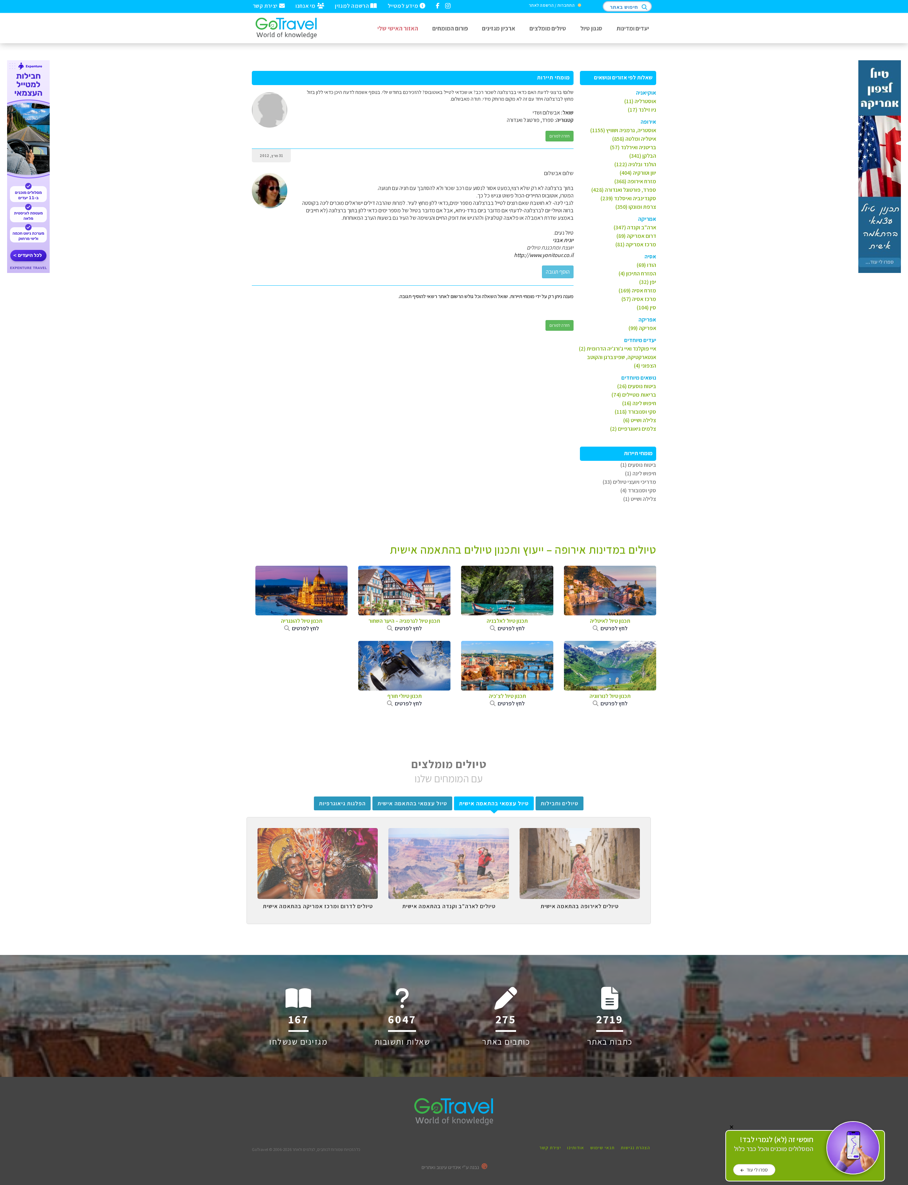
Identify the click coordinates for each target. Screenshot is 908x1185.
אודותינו (575, 1148)
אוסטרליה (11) (640, 101)
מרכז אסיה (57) (638, 299)
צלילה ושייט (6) (639, 420)
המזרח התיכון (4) (637, 273)
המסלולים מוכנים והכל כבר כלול (773, 1144)
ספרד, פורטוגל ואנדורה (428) (623, 190)
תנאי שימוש (602, 1148)
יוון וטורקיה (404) (638, 173)
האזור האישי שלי (397, 28)
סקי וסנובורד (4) (638, 490)
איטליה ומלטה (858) (634, 138)
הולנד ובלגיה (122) (635, 164)
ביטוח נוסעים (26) (636, 386)
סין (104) (646, 307)
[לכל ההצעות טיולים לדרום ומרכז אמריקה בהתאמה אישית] (318, 833)
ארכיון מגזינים (498, 28)
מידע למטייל (404, 5)
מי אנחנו (306, 5)
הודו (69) (646, 265)
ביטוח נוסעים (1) (638, 465)
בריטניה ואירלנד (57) (633, 147)
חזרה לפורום (559, 136)
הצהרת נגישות (635, 1148)
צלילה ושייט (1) (639, 499)
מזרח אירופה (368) (635, 181)
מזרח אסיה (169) (637, 290)
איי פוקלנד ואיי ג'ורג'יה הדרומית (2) (617, 348)
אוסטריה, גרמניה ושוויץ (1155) (623, 130)
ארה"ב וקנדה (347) (635, 227)
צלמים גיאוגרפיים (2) (633, 428)
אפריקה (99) (642, 328)
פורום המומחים (450, 28)
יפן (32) (647, 282)
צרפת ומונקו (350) (635, 207)
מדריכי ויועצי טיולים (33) (629, 482)
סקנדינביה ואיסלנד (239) (628, 198)
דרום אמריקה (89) (636, 236)
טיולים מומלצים (548, 28)
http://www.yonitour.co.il (544, 255)
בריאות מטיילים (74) (633, 394)
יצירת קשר (266, 5)
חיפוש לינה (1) (640, 473)
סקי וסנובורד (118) (635, 411)
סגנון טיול (591, 28)
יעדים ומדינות (632, 28)
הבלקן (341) (642, 156)
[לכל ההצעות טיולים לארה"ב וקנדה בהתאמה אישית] (448, 833)
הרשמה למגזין (352, 5)
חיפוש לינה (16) (639, 403)
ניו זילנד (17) (642, 109)
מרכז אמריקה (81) (635, 244)
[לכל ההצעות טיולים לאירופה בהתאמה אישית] (580, 833)
